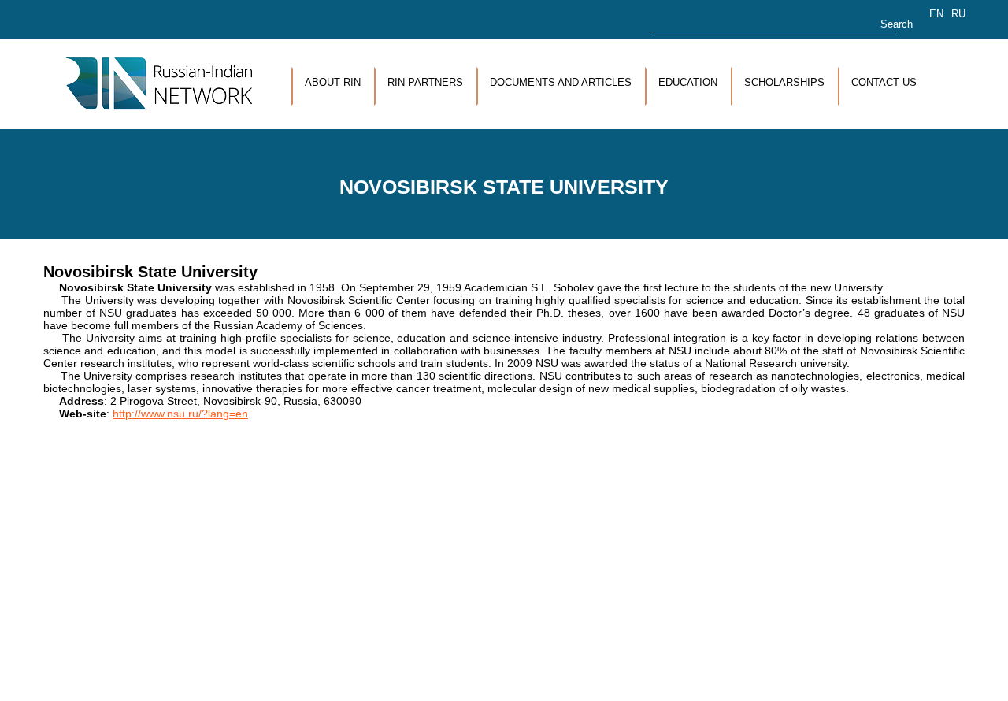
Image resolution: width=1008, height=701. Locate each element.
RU (958, 14)
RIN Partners (425, 82)
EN (936, 14)
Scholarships (784, 82)
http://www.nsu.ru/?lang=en (180, 413)
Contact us (884, 82)
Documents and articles (561, 82)
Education (687, 82)
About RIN (333, 82)
